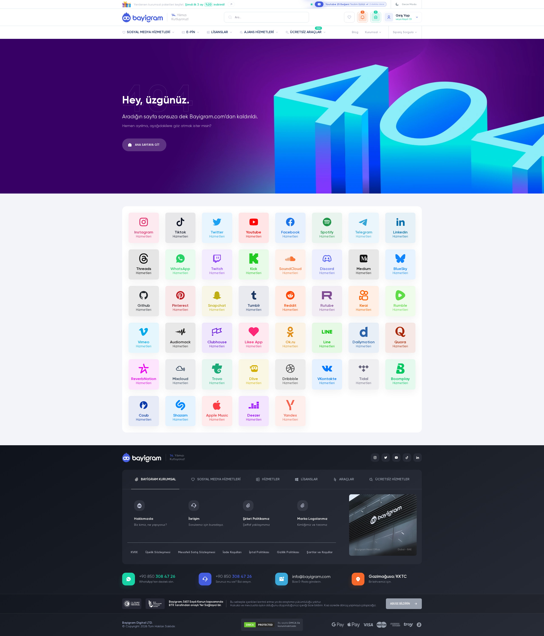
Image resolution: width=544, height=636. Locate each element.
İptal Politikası (259, 552)
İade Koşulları (232, 552)
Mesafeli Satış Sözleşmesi (196, 552)
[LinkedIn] (417, 457)
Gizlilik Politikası (288, 552)
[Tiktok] (407, 457)
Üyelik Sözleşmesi (157, 552)
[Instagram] (375, 457)
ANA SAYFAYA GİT (147, 144)
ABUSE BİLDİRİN (400, 603)
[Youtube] (396, 457)
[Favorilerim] (349, 17)
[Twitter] (385, 457)
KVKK (134, 552)
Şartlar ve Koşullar (320, 552)
